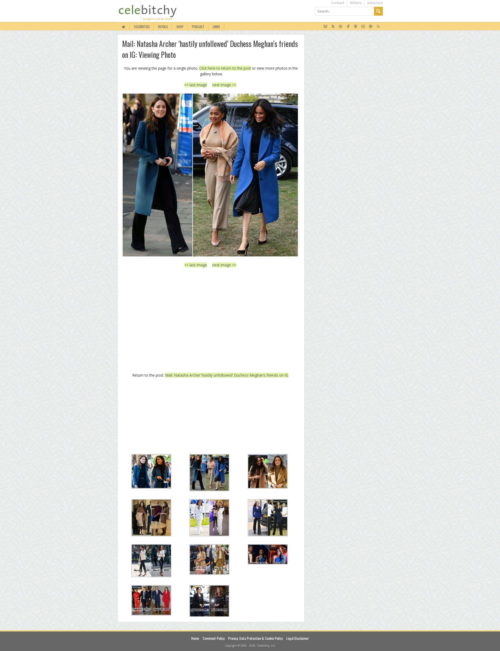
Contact (337, 3)
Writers (356, 3)
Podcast (198, 26)
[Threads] (356, 26)
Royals (163, 26)
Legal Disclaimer (297, 638)
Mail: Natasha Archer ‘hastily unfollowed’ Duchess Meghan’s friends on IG (226, 375)
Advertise (375, 3)
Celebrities (142, 26)
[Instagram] (340, 26)
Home (195, 638)
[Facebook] (348, 26)
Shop (180, 26)
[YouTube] (363, 26)
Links (216, 26)
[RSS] (378, 26)
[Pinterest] (371, 26)
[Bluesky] (325, 26)
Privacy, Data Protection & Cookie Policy (255, 638)
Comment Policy (213, 638)
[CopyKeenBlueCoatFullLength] (210, 175)
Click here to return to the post (225, 68)
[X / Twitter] (333, 26)
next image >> (224, 84)
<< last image (195, 84)
